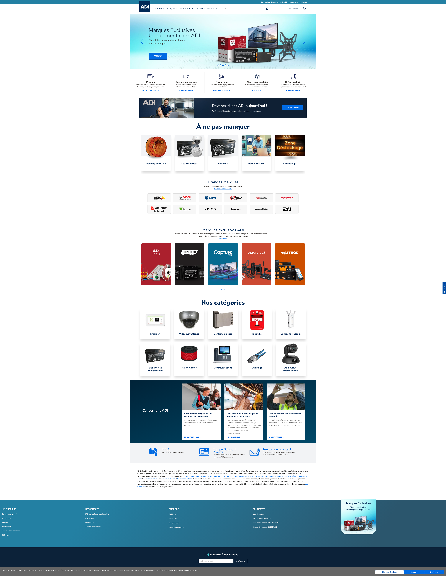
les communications (184, 479)
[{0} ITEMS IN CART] (305, 9)
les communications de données (264, 476)
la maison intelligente (192, 476)
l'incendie (204, 476)
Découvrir (223, 239)
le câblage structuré (297, 476)
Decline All (434, 572)
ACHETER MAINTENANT (223, 189)
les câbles (147, 479)
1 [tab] (221, 289)
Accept (414, 572)
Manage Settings (389, 572)
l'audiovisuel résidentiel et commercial (237, 476)
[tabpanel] (156, 153)
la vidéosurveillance (215, 476)
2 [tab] (225, 289)
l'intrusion (155, 479)
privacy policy (55, 570)
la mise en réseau (283, 476)
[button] (444, 288)
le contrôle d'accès (168, 479)
